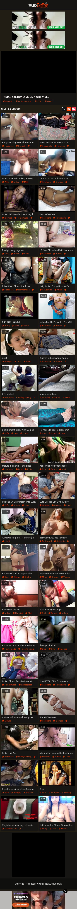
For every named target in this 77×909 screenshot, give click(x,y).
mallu (26, 326)
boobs (58, 326)
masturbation (10, 829)
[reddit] (69, 109)
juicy (68, 505)
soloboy (46, 397)
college (58, 505)
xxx (39, 101)
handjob (19, 613)
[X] (64, 109)
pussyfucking (24, 397)
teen (67, 757)
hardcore (9, 146)
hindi (25, 433)
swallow (29, 792)
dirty (62, 433)
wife (6, 182)
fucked (63, 649)
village (16, 577)
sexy (26, 254)
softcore (54, 792)
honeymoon (24, 101)
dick (44, 613)
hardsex (60, 146)
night (50, 101)
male (67, 397)
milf (26, 182)
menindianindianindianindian (16, 831)
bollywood (47, 541)
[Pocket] (74, 109)
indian (8, 101)
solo (44, 792)
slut (29, 613)
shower (55, 577)
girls (52, 649)
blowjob (59, 182)
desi (6, 254)
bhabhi (58, 361)
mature (7, 721)
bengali (21, 146)
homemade (22, 218)
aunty (59, 290)
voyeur (66, 577)
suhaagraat (26, 685)
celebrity (60, 541)
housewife (47, 146)
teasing (67, 792)
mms (44, 577)
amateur (46, 757)
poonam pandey (48, 543)
